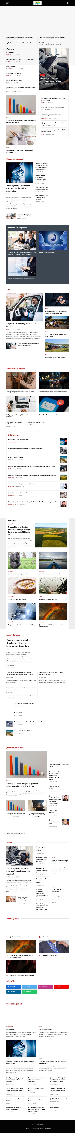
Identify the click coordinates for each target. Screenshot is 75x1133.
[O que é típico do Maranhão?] (63, 459)
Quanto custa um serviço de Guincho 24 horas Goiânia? (55, 335)
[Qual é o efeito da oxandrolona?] (60, 880)
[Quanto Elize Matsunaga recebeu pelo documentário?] (15, 825)
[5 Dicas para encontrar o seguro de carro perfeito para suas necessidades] (57, 299)
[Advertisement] (37, 22)
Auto (42, 109)
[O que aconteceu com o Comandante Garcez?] (59, 756)
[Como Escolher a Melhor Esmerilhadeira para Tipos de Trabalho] (37, 805)
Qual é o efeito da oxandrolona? (56, 890)
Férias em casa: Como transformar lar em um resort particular (19, 151)
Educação (11, 477)
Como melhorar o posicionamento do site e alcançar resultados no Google (20, 392)
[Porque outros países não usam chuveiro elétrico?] (22, 611)
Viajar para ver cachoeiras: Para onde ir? (52, 123)
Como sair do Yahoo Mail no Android (49, 415)
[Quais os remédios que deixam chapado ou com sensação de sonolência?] (60, 850)
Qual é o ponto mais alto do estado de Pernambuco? (28, 722)
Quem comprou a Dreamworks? (47, 252)
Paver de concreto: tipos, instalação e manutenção (41, 188)
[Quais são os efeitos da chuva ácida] (53, 585)
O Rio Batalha (10, 52)
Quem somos (48, 1128)
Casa (7, 194)
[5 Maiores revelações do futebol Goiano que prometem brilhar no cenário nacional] (65, 774)
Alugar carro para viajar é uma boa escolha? (52, 107)
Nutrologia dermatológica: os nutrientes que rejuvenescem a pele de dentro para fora (42, 893)
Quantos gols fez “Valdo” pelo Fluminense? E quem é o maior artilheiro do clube (36, 1109)
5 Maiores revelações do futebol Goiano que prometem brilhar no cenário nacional (54, 775)
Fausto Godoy (46, 937)
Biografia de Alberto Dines (50, 955)
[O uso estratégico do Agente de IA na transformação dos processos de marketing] (54, 380)
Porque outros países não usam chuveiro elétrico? (21, 625)
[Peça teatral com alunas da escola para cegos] (21, 966)
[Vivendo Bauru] (37, 3)
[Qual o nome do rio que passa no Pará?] (53, 560)
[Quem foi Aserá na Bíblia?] (65, 789)
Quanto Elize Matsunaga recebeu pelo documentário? (51, 115)
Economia (11, 486)
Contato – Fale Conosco (37, 1128)
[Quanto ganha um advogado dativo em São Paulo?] (22, 266)
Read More (11, 666)
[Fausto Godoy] (54, 928)
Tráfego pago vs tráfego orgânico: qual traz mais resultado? (19, 415)
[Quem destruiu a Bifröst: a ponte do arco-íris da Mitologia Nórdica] (53, 611)
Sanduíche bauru (11, 66)
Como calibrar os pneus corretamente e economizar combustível (28, 344)
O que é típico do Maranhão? (14, 73)
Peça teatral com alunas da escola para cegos (22, 975)
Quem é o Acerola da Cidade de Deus (36, 1089)
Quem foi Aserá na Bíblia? (54, 787)
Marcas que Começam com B (14, 80)
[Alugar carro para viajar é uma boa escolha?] (24, 307)
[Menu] (7, 3)
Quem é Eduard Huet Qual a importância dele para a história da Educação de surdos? (58, 1079)
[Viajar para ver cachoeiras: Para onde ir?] (9, 705)
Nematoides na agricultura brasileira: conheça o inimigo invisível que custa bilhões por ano (51, 44)
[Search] (68, 3)
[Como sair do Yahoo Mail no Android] (54, 404)
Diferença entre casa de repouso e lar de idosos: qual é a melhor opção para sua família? (41, 166)
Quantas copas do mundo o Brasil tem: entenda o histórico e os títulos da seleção (19, 38)
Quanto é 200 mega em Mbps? (36, 422)
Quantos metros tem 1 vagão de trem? (55, 357)
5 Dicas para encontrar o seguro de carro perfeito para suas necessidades (56, 312)
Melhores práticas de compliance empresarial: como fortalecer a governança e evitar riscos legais (22, 253)
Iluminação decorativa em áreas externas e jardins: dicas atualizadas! (19, 188)
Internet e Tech (12, 442)
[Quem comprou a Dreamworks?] (53, 240)
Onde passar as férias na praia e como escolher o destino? (51, 673)
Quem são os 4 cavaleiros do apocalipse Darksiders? (13, 1108)
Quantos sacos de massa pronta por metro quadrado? (41, 197)
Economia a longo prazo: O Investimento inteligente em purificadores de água (42, 906)
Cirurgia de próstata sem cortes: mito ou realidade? (20, 59)
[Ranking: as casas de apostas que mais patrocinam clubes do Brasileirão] (21, 105)
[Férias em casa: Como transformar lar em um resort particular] (21, 135)
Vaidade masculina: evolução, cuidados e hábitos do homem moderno (53, 131)
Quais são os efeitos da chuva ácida (48, 599)
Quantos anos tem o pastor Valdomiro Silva (54, 822)
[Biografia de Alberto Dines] (54, 946)
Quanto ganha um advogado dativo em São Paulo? (21, 278)
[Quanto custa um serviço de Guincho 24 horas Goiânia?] (57, 322)
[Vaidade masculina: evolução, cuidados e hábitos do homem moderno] (11, 899)
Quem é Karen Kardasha (53, 811)
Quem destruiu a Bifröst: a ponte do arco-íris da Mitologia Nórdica (52, 625)
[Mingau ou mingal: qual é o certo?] (22, 585)
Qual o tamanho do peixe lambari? (17, 493)
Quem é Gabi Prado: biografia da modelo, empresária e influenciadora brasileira (21, 88)
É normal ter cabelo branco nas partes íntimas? (41, 880)
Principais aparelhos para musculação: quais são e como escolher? (50, 81)
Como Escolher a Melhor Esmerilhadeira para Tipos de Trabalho (53, 99)
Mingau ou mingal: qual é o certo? (17, 599)
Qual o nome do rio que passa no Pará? (49, 574)
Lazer (7, 82)
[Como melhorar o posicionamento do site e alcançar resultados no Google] (21, 380)
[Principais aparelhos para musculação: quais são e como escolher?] (54, 69)
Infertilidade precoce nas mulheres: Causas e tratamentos (42, 859)
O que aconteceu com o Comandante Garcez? (59, 765)
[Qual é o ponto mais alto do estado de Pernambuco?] (9, 724)
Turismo (8, 54)
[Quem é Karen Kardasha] (65, 813)
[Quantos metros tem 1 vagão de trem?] (57, 345)
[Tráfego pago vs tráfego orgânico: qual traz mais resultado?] (21, 404)
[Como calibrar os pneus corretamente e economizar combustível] (11, 346)
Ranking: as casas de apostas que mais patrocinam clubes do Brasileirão (21, 121)
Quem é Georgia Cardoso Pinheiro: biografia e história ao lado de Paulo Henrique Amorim (32, 502)
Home (27, 1128)
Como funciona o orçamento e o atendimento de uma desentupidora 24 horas (41, 178)
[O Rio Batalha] (9, 714)
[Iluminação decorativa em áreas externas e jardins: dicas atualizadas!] (19, 172)
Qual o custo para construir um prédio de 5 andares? (24, 215)
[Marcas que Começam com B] (54, 1015)
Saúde (8, 61)
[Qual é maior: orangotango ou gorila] (22, 560)
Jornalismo (9, 68)
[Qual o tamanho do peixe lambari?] (63, 495)
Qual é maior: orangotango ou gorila (18, 574)
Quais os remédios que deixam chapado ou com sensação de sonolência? (60, 862)
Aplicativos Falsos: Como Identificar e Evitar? (18, 43)
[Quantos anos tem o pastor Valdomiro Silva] (65, 822)
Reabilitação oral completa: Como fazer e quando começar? (42, 870)
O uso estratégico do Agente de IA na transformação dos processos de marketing (53, 392)
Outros (8, 91)
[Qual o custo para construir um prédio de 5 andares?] (11, 216)
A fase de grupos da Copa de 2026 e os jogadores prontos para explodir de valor (52, 38)
